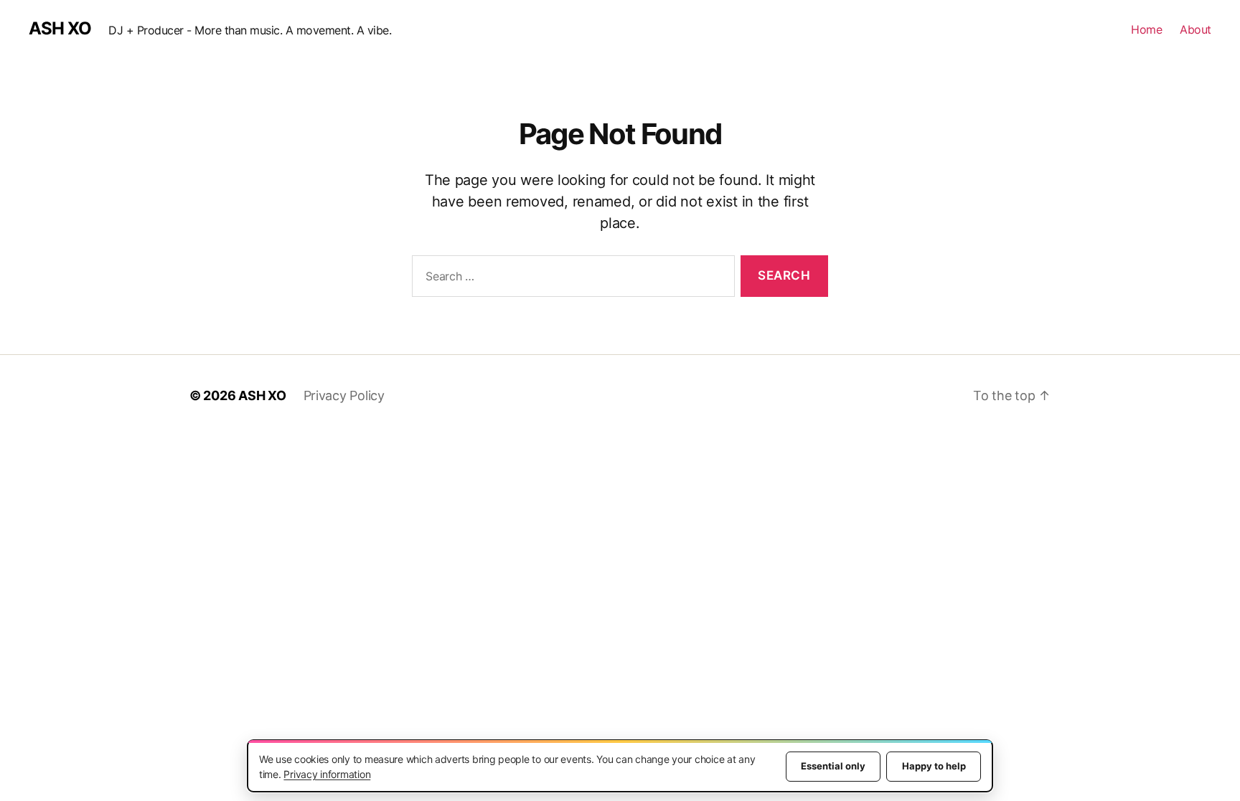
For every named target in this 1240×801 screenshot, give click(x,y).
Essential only (833, 766)
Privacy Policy (344, 395)
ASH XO (60, 28)
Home (1146, 29)
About (1195, 29)
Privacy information (326, 774)
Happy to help (934, 766)
